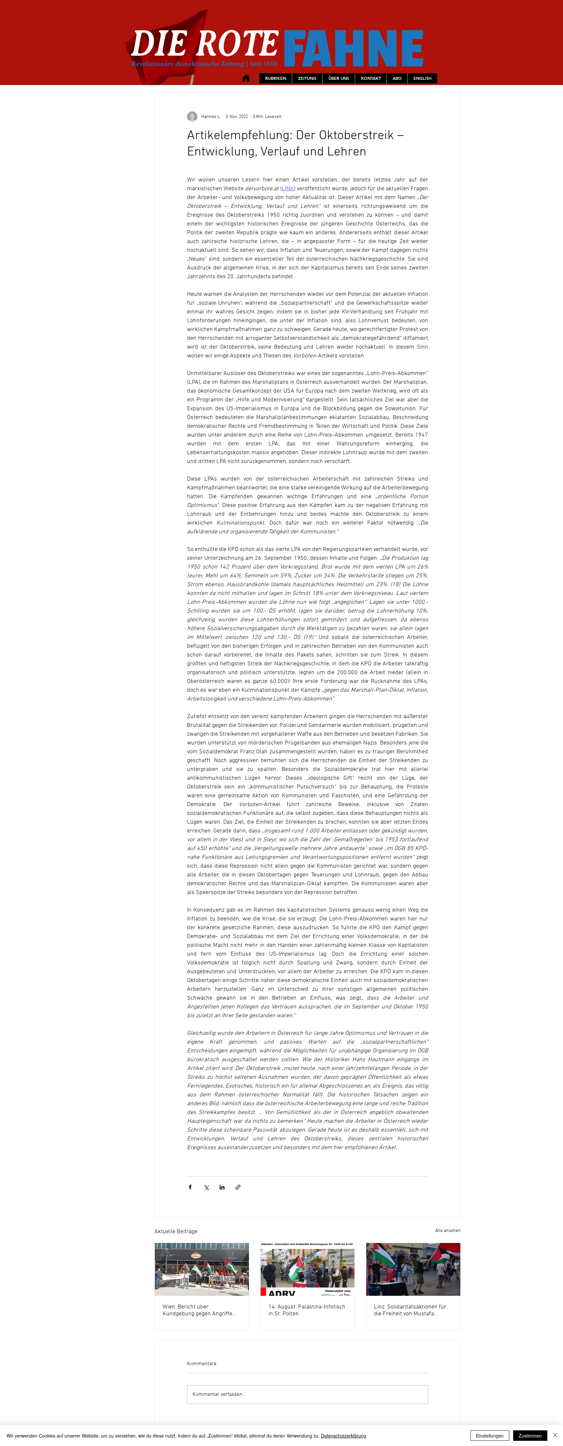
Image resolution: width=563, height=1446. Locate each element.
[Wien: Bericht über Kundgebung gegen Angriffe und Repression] (202, 1269)
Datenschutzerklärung (343, 1435)
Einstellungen (490, 1435)
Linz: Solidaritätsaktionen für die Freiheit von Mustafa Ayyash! (410, 1310)
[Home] (246, 78)
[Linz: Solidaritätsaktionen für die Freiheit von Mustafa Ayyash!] (413, 1269)
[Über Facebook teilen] (190, 1187)
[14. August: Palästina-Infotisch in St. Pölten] (308, 1269)
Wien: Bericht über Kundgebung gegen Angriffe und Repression (197, 1310)
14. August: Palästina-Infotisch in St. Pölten (306, 1310)
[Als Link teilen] (238, 1187)
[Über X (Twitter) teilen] (206, 1187)
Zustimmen (530, 1435)
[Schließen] (555, 1435)
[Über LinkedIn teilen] (222, 1187)
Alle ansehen (448, 1231)
